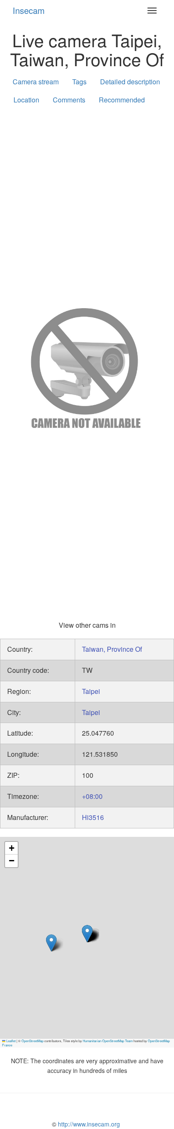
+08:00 (92, 796)
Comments (69, 100)
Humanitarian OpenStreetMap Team (108, 1040)
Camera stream (36, 81)
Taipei (91, 691)
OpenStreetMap (33, 1040)
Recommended (122, 100)
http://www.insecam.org (88, 1124)
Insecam (29, 10)
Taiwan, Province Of (112, 649)
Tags (79, 81)
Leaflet (10, 1040)
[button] (51, 943)
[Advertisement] (87, 204)
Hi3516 (93, 817)
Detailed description (130, 81)
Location (26, 100)
